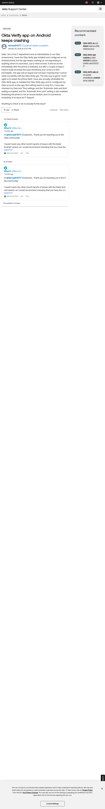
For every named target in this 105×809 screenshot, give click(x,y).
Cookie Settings (52, 804)
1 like (27, 153)
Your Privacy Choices (30, 793)
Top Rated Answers (11, 119)
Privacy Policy (87, 790)
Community (14, 15)
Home (3, 15)
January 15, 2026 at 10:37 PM (19, 49)
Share (16, 110)
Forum (24, 15)
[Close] (102, 789)
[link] (91, 46)
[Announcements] (86, 2)
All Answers (8, 162)
